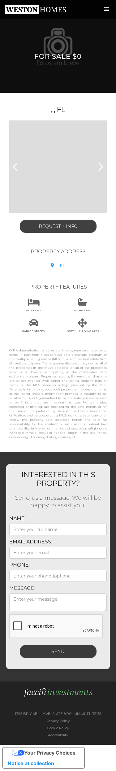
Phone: (19, 565)
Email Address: (30, 542)
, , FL (58, 265)
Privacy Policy (58, 721)
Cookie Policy (58, 728)
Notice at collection (31, 763)
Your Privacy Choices (49, 753)
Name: (17, 518)
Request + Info (58, 226)
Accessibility (58, 735)
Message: (22, 588)
